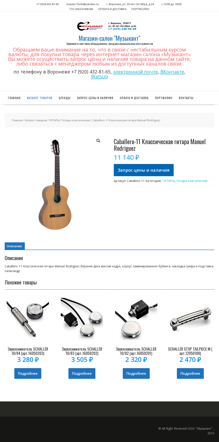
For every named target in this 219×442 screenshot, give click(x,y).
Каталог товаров (39, 97)
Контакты (186, 97)
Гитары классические (76, 120)
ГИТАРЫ (54, 120)
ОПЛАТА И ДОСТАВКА (112, 9)
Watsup (99, 76)
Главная (14, 97)
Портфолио (163, 97)
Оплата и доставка (134, 97)
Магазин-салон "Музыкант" (109, 38)
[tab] (14, 246)
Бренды (64, 97)
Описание (14, 246)
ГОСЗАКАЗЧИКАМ (81, 9)
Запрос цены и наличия (95, 97)
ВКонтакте (172, 72)
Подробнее (28, 373)
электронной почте (135, 72)
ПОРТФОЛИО (140, 9)
